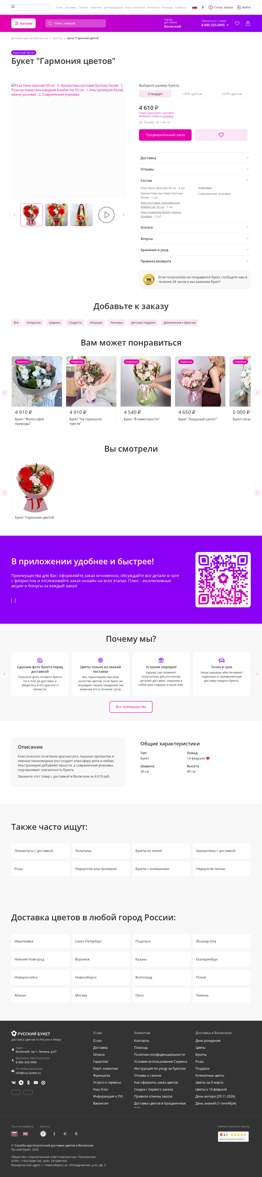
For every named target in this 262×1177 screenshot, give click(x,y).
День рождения (207, 1040)
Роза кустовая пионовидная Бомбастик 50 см (160, 205)
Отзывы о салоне (147, 1075)
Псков (201, 977)
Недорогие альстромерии (96, 868)
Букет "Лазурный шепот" (197, 390)
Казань (141, 959)
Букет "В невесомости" (141, 390)
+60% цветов (232, 94)
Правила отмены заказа (153, 1096)
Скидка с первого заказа (153, 1089)
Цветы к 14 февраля (211, 1089)
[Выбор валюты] (202, 7)
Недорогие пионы (210, 868)
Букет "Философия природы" (29, 393)
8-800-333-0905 (26, 1062)
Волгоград (144, 977)
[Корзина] (248, 23)
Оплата (83, 7)
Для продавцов (113, 7)
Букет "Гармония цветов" (35, 517)
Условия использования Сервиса (160, 1061)
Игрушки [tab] (96, 322)
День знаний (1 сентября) (215, 1103)
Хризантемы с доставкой (215, 850)
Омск (140, 995)
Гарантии (96, 7)
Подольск (143, 941)
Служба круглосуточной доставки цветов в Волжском (54, 1145)
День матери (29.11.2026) (215, 1096)
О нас (59, 7)
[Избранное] (237, 23)
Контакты (153, 7)
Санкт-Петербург (88, 941)
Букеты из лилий (149, 850)
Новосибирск (86, 977)
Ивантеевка (24, 941)
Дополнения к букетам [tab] (179, 322)
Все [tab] (16, 322)
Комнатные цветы (209, 1075)
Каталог (26, 23)
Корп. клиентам (135, 7)
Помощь (167, 7)
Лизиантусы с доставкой (34, 850)
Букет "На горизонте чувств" (85, 393)
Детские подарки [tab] (143, 322)
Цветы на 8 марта (209, 1082)
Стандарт (155, 94)
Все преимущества (131, 706)
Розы (19, 868)
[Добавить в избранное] (221, 135)
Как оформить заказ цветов (156, 1082)
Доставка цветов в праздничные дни (160, 1105)
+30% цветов (192, 94)
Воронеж (82, 959)
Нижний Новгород (29, 959)
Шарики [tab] (54, 322)
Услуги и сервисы (107, 1082)
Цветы (200, 1047)
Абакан (20, 995)
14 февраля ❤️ (198, 758)
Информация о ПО (108, 1096)
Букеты (201, 1054)
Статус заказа (223, 7)
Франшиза (101, 1075)
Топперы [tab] (117, 322)
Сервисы (180, 7)
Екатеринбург (207, 959)
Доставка (71, 7)
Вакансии (100, 1103)
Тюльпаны (83, 850)
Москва (81, 995)
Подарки (202, 1068)
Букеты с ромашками (152, 868)
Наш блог (100, 1089)
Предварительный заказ (165, 135)
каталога (168, 116)
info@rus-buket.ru (28, 1073)
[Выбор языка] (194, 7)
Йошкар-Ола (206, 941)
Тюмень (202, 995)
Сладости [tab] (75, 322)
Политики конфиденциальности (159, 1054)
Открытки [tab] (34, 322)
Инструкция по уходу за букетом (160, 1068)
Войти (246, 7)
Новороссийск (26, 977)
